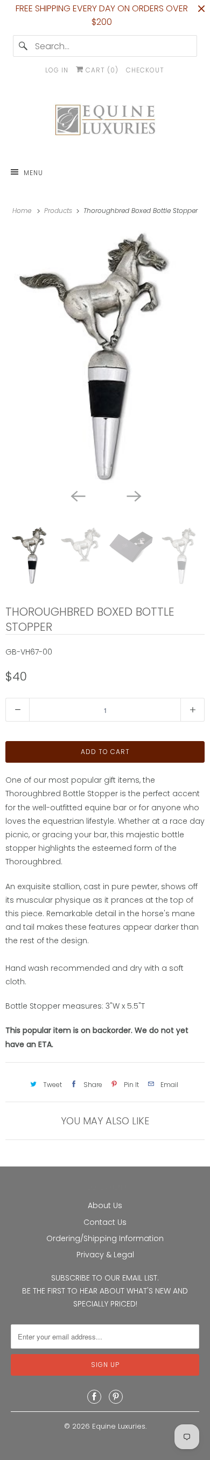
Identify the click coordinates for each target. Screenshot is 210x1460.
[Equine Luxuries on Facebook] (94, 1397)
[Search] (23, 46)
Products (59, 210)
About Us (105, 1205)
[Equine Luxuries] (105, 122)
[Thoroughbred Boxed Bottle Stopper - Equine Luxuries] (105, 356)
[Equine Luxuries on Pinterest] (116, 1397)
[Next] (133, 495)
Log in (56, 70)
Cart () (100, 70)
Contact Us (105, 1222)
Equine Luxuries (118, 1426)
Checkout (145, 70)
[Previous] (77, 495)
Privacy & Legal (105, 1254)
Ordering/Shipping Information (105, 1238)
